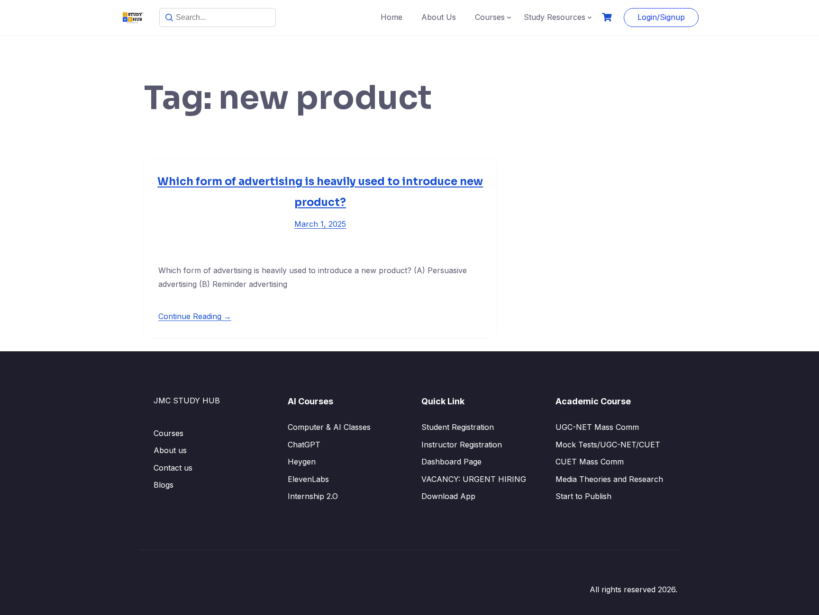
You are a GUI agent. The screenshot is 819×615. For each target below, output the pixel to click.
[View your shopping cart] (608, 17)
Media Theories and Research (609, 479)
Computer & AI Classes (329, 427)
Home (391, 17)
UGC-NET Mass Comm (597, 427)
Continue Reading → (194, 316)
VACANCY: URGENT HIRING (473, 479)
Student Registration (457, 427)
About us (170, 450)
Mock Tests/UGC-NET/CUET (607, 444)
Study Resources (554, 17)
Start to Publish (583, 496)
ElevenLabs (308, 479)
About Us (438, 17)
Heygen (302, 461)
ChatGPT (304, 444)
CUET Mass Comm (589, 461)
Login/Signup (661, 17)
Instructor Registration (461, 444)
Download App (448, 496)
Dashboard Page (451, 461)
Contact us (173, 467)
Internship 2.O (313, 496)
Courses (490, 17)
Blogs (163, 485)
